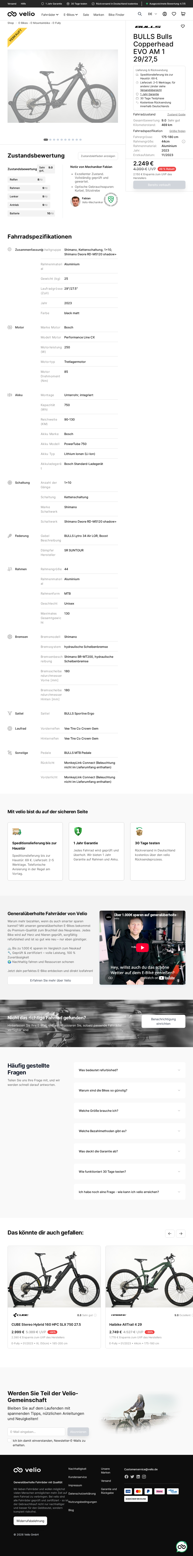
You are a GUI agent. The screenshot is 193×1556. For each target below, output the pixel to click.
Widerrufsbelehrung (30, 1521)
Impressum (75, 1485)
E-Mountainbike (40, 22)
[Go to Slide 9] (77, 140)
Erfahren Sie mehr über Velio (50, 980)
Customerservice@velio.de (141, 1469)
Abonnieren (78, 1432)
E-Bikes (23, 22)
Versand (106, 1480)
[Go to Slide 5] (62, 140)
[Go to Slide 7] (69, 140)
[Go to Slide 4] (58, 140)
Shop (11, 22)
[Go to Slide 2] (50, 140)
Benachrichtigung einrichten (163, 1021)
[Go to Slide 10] (80, 140)
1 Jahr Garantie (149, 94)
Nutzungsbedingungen (82, 1501)
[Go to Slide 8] (73, 140)
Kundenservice (77, 1477)
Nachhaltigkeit (77, 1468)
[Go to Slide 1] (46, 140)
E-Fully (57, 22)
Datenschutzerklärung (82, 1493)
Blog (71, 1510)
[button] (63, 86)
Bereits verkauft (159, 185)
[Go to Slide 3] (54, 140)
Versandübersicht (151, 90)
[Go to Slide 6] (65, 140)
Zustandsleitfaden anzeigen (98, 156)
